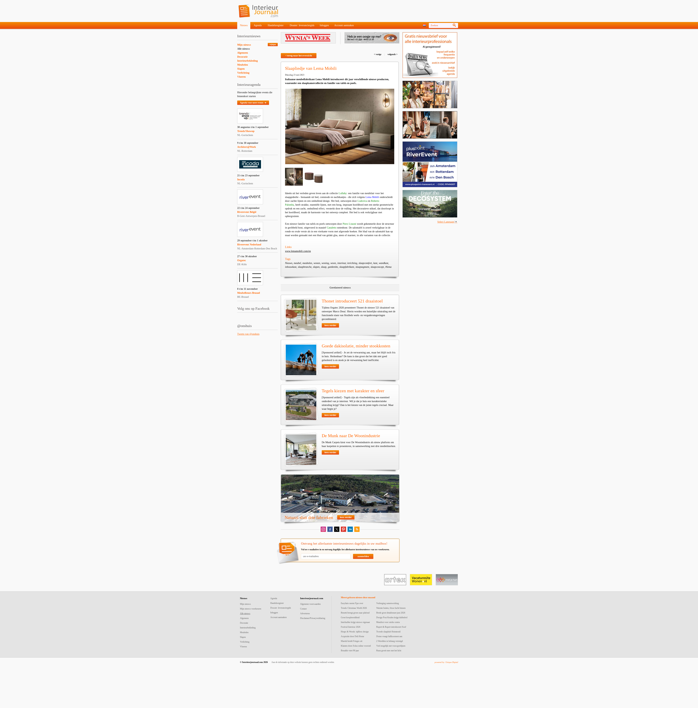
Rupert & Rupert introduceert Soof (391, 627)
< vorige (378, 54)
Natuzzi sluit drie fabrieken (309, 517)
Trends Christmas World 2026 (354, 608)
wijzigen (273, 44)
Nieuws (244, 25)
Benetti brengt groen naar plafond (355, 612)
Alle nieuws (243, 48)
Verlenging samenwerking (387, 603)
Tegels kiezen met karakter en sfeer (353, 390)
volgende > (392, 54)
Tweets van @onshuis (248, 334)
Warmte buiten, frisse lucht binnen (391, 608)
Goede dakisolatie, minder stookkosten (356, 346)
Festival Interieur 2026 (350, 627)
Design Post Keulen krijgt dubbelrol (391, 617)
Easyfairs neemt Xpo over (352, 603)
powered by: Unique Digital (446, 662)
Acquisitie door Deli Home (352, 636)
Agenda (258, 25)
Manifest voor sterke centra (388, 622)
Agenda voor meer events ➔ (253, 102)
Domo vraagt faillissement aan (389, 636)
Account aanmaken (344, 25)
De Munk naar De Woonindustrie (351, 435)
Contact (303, 608)
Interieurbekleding (247, 60)
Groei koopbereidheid (350, 617)
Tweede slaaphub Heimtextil (388, 631)
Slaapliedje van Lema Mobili (311, 68)
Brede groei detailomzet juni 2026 (390, 612)
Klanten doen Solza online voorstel (356, 646)
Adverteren (305, 613)
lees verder (330, 325)
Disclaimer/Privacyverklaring (312, 618)
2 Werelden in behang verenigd (389, 641)
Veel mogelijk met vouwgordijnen (390, 646)
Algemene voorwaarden (310, 604)
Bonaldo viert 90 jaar (350, 650)
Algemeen (242, 52)
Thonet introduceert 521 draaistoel (352, 301)
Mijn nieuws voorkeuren (250, 608)
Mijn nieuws (244, 44)
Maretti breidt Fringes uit (351, 641)
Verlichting (243, 72)
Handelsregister (276, 25)
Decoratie (242, 56)
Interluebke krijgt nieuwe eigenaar (355, 622)
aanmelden (363, 556)
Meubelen (242, 64)
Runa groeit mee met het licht (388, 650)
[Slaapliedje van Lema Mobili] (339, 126)
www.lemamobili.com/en (298, 251)
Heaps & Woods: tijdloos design (355, 631)
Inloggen (324, 25)
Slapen (241, 68)
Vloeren (241, 76)
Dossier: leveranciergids (302, 25)
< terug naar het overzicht (298, 55)
